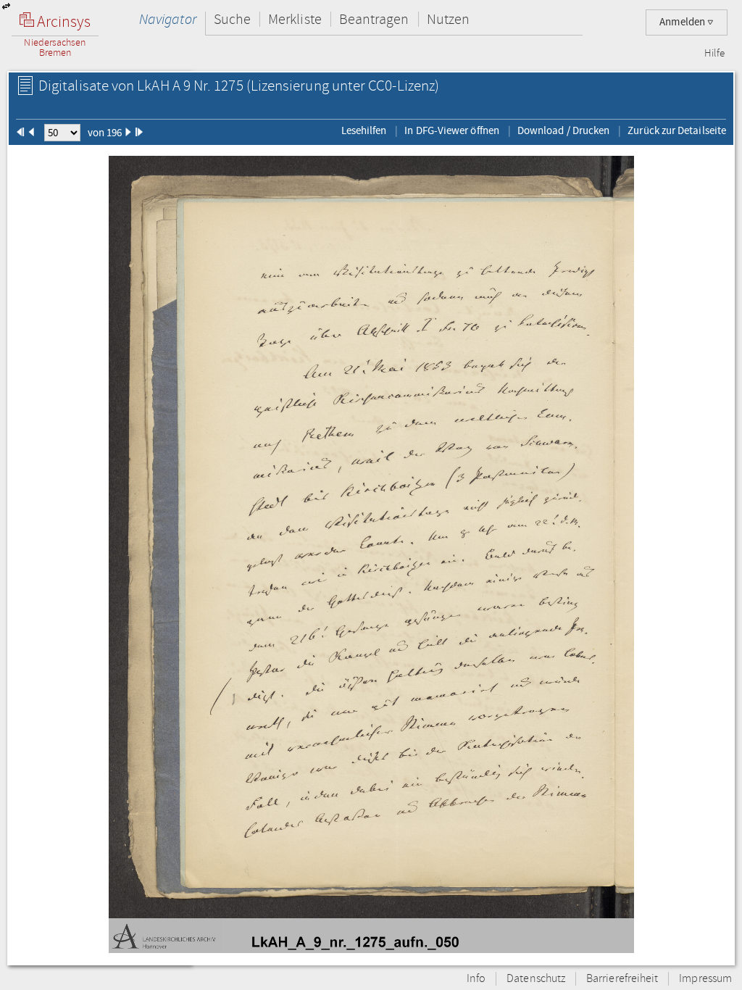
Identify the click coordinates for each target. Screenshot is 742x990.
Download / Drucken (563, 130)
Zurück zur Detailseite (677, 130)
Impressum (705, 979)
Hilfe (714, 53)
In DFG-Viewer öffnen (451, 130)
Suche (232, 19)
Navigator (167, 19)
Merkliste (295, 19)
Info (476, 979)
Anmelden (683, 22)
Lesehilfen (364, 130)
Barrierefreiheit (622, 979)
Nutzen (448, 19)
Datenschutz (536, 979)
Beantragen (374, 19)
